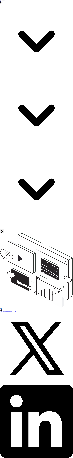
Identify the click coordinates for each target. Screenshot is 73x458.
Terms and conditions (7, 311)
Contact (15, 311)
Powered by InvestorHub (2, 311)
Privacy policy (10, 311)
